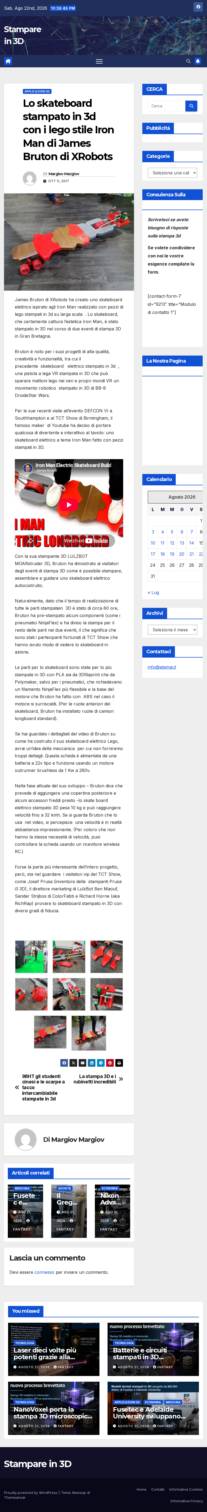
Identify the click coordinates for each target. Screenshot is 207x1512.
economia (110, 1188)
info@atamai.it (162, 667)
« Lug (153, 592)
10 (153, 543)
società (64, 1188)
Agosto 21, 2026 (34, 1367)
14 (191, 543)
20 (181, 554)
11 (162, 543)
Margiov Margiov (64, 173)
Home (141, 1489)
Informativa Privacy (187, 1501)
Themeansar (14, 1497)
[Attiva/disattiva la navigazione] (99, 61)
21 (191, 554)
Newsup (79, 1492)
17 (153, 554)
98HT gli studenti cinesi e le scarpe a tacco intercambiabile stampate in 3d (43, 1088)
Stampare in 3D (37, 1464)
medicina (22, 1188)
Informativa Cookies (186, 1489)
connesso (44, 1272)
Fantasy (66, 1367)
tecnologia (24, 1343)
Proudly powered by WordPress (31, 1492)
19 (172, 554)
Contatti (157, 1489)
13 (182, 543)
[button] (188, 61)
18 (162, 554)
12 (172, 543)
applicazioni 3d (37, 91)
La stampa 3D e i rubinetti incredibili (95, 1079)
